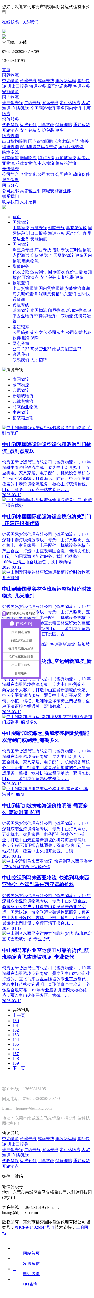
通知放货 (81, 124)
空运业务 (81, 86)
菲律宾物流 (26, 163)
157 (16, 1053)
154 (16, 1039)
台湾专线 (28, 80)
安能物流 (10, 91)
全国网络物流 (42, 108)
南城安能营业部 (56, 191)
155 (16, 1044)
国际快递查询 (71, 147)
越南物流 (10, 158)
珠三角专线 (12, 102)
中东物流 (46, 163)
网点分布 (10, 185)
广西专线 (32, 102)
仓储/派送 (20, 108)
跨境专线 (10, 152)
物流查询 (10, 135)
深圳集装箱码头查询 (38, 147)
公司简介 (10, 174)
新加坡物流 (65, 158)
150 (16, 1020)
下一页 (19, 1068)
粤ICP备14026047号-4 (34, 1227)
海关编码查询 (25, 294)
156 (16, 1049)
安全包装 (28, 130)
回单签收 (46, 124)
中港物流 (10, 80)
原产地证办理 (59, 86)
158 (16, 1058)
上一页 (19, 1015)
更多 (59, 130)
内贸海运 (21, 255)
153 (16, 1035)
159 (16, 1063)
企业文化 (28, 174)
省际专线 (50, 102)
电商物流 (30, 261)
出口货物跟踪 (14, 141)
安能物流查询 (66, 141)
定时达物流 (70, 102)
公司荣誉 (63, 174)
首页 (6, 69)
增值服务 (10, 119)
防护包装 (46, 130)
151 (16, 1025)
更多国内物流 (68, 108)
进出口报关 (17, 86)
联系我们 (30, 22)
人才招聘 (28, 202)
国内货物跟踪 (40, 141)
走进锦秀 (10, 169)
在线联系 (10, 22)
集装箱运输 (65, 80)
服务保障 (10, 180)
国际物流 (10, 75)
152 (16, 1030)
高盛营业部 (30, 191)
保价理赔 (63, 124)
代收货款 (10, 124)
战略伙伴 (81, 174)
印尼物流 (46, 158)
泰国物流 (28, 158)
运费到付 (28, 124)
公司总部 (10, 191)
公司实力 (46, 174)
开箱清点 (10, 130)
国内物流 (10, 97)
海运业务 (37, 86)
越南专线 (46, 80)
